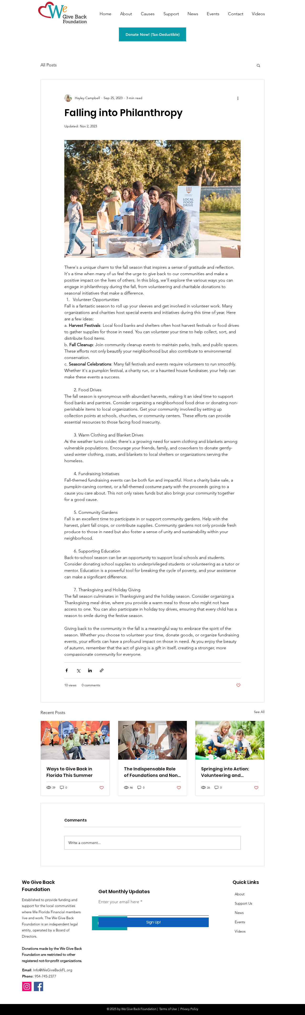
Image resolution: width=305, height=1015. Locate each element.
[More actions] (238, 98)
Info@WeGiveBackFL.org (52, 970)
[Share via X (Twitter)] (78, 670)
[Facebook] (38, 986)
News (239, 912)
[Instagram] (26, 986)
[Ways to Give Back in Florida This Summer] (75, 740)
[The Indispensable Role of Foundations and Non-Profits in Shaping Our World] (152, 740)
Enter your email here (118, 902)
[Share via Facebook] (66, 670)
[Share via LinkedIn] (90, 670)
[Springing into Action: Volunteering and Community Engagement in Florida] (229, 740)
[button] (258, 65)
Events (240, 922)
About (239, 894)
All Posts (49, 65)
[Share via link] (101, 670)
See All (259, 712)
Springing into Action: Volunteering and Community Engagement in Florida (229, 772)
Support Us (243, 903)
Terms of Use (168, 1009)
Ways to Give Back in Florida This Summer (69, 772)
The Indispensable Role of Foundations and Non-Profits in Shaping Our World (152, 772)
